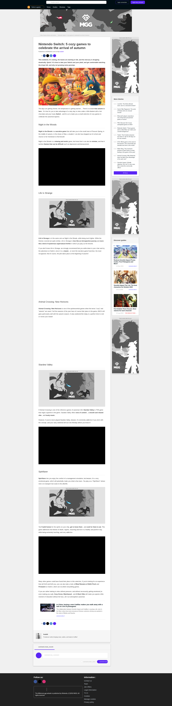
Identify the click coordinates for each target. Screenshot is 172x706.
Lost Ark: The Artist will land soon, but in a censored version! (126, 104)
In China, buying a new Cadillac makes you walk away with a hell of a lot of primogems (79, 605)
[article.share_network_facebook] (44, 55)
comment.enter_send (89, 661)
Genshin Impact (60, 616)
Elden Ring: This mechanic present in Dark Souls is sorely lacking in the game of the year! (126, 150)
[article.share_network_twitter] (47, 55)
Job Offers (87, 687)
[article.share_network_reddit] (51, 55)
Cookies (87, 696)
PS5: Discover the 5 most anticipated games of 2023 (124, 123)
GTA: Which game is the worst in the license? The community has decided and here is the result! (126, 143)
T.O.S (86, 693)
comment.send (103, 661)
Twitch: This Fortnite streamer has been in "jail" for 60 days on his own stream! (126, 136)
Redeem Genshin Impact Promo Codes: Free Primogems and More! (124, 261)
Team (86, 684)
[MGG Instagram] (44, 681)
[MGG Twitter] (39, 681)
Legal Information (90, 690)
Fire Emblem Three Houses (132, 313)
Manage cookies (90, 699)
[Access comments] (54, 55)
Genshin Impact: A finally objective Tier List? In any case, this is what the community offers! (126, 165)
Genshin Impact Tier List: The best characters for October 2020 (125, 286)
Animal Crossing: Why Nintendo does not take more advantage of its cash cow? (126, 157)
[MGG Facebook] (35, 681)
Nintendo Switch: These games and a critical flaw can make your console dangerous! (126, 129)
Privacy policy (89, 702)
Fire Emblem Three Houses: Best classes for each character (125, 309)
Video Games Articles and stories (48, 35)
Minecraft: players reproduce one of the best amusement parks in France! (125, 117)
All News (125, 173)
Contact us (88, 681)
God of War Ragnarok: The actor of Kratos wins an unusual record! (126, 110)
